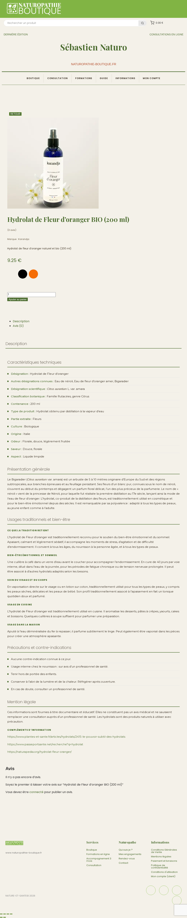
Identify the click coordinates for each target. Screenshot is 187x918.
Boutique (33, 78)
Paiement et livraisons (164, 861)
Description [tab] (21, 321)
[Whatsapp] (44, 274)
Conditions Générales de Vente (164, 851)
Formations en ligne (98, 854)
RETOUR (15, 114)
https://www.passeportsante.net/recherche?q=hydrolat (45, 744)
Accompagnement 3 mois (98, 860)
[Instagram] (33, 274)
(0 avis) (11, 230)
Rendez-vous (127, 858)
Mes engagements (130, 854)
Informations (125, 78)
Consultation (57, 78)
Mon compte (152, 78)
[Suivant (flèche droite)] (4, 917)
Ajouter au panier (17, 299)
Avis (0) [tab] (18, 326)
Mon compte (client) (163, 876)
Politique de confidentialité (159, 866)
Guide (104, 78)
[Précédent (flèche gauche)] (1, 917)
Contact (123, 863)
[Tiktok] (22, 274)
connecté (36, 792)
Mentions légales (161, 856)
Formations (83, 78)
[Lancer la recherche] (142, 23)
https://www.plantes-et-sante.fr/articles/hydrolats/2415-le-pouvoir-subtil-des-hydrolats (66, 736)
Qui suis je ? (126, 850)
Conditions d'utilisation (164, 872)
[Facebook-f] (11, 274)
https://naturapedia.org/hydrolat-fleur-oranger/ (39, 751)
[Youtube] (177, 900)
